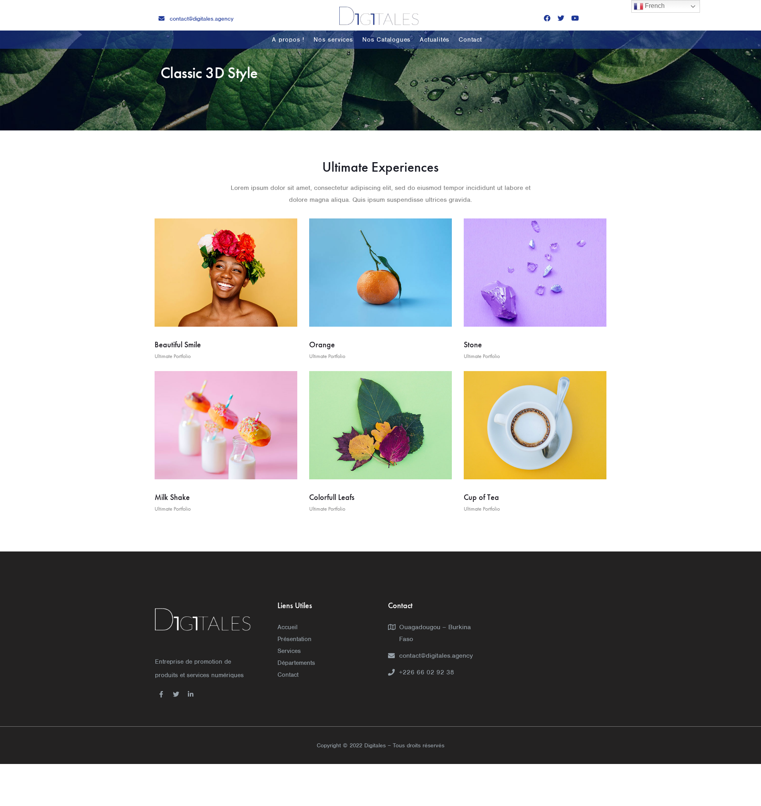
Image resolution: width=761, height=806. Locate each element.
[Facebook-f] (161, 694)
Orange (322, 344)
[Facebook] (547, 18)
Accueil (287, 627)
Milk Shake (172, 497)
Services (289, 651)
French (654, 5)
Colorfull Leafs (331, 497)
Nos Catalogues (386, 40)
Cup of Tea (481, 497)
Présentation (294, 639)
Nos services (333, 40)
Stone (473, 344)
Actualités (434, 40)
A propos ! (288, 40)
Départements (296, 663)
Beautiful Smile (178, 344)
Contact (470, 40)
